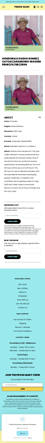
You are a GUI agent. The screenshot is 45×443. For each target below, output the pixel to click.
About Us (22, 292)
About (8, 117)
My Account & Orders (22, 319)
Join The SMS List (22, 304)
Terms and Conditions (23, 331)
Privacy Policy (33, 234)
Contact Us (22, 307)
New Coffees (22, 288)
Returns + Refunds (22, 327)
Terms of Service (20, 234)
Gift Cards (22, 284)
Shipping (22, 323)
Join (22, 389)
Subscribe (12, 221)
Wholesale (22, 296)
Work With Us (22, 300)
